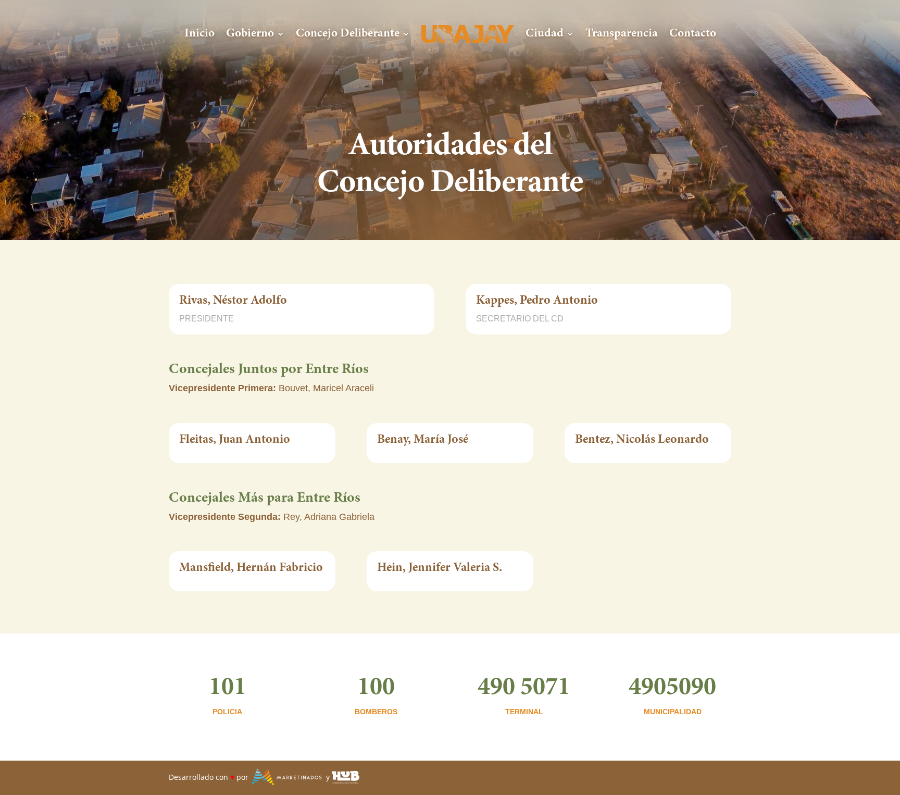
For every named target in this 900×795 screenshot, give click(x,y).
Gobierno (250, 34)
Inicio (199, 34)
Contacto (692, 34)
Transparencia (621, 34)
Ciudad (545, 34)
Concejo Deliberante (347, 34)
